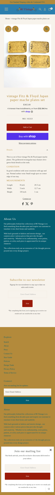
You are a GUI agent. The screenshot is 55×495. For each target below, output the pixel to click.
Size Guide (8, 357)
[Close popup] (50, 449)
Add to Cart (27, 127)
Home (7, 19)
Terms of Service (10, 373)
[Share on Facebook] (23, 205)
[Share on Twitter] (27, 205)
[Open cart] (49, 9)
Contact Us (8, 354)
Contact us (27, 199)
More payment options (27, 143)
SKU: (24, 119)
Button (9, 258)
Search (6, 342)
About (6, 346)
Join (27, 303)
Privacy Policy (9, 369)
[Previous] (8, 29)
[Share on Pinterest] (32, 205)
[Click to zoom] (46, 29)
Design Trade (9, 365)
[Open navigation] (6, 9)
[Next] (15, 29)
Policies (7, 361)
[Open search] (40, 9)
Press (6, 350)
